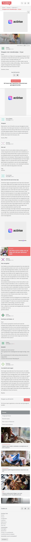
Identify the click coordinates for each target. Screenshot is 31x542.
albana (8, 259)
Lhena (7, 47)
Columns (3, 520)
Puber (3, 491)
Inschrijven (4, 539)
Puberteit (14, 7)
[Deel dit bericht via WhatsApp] (14, 75)
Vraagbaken (4, 518)
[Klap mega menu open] (28, 3)
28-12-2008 (8, 143)
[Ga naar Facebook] (22, 508)
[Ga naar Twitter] (25, 508)
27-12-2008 (8, 49)
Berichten (3, 523)
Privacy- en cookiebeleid (7, 532)
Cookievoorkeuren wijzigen (7, 534)
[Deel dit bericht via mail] (17, 75)
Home (3, 7)
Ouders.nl (4, 508)
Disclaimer (3, 530)
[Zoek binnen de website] (22, 3)
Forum (8, 7)
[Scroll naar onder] (28, 12)
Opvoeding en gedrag (6, 444)
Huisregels (3, 529)
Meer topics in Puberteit (8, 421)
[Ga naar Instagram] (28, 508)
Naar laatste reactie (16, 80)
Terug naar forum (6, 416)
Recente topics (6, 418)
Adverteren (4, 522)
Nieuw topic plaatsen (7, 424)
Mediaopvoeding (5, 468)
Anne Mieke (9, 118)
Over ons (3, 525)
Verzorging (11, 248)
